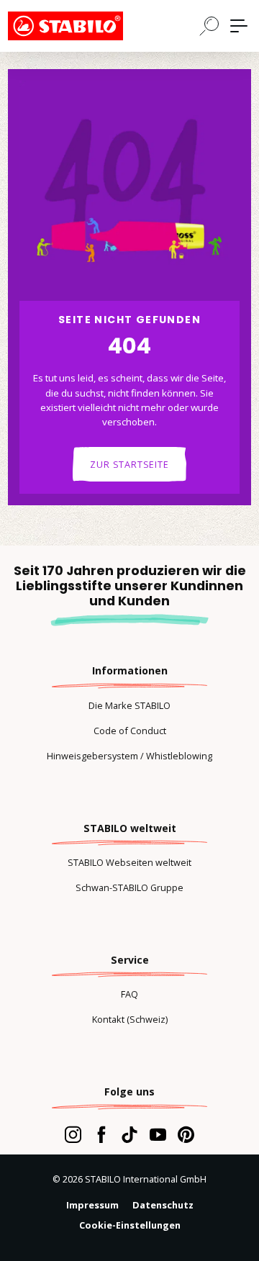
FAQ (129, 993)
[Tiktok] (129, 1134)
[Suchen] (209, 25)
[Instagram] (73, 1134)
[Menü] (239, 26)
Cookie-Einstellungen (130, 1225)
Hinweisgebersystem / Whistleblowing (129, 755)
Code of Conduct (130, 730)
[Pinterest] (186, 1134)
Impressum (92, 1204)
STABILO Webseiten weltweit (129, 862)
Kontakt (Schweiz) (130, 1019)
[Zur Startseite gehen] (80, 26)
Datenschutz (163, 1204)
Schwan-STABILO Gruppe (129, 887)
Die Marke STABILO (129, 705)
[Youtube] (158, 1134)
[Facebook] (101, 1134)
